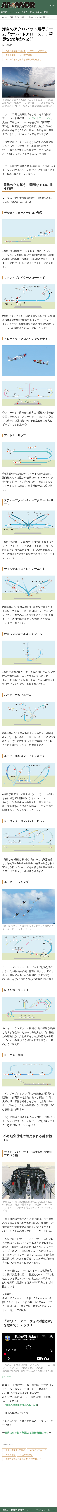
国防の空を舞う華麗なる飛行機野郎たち (26, 1432)
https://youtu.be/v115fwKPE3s (21, 1404)
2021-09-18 (7, 45)
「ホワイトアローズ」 (39, 118)
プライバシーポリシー (45, 1510)
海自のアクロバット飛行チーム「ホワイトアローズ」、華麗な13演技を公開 (27, 34)
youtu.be (6, 1376)
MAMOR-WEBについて (21, 1510)
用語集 (5, 1510)
